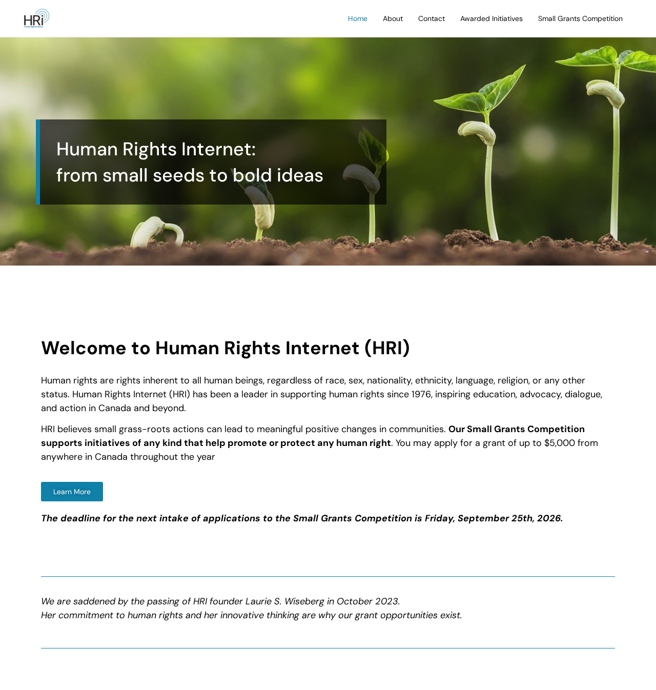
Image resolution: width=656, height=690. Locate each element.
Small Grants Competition (580, 18)
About (393, 18)
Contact (431, 18)
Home (357, 18)
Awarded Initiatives (491, 18)
